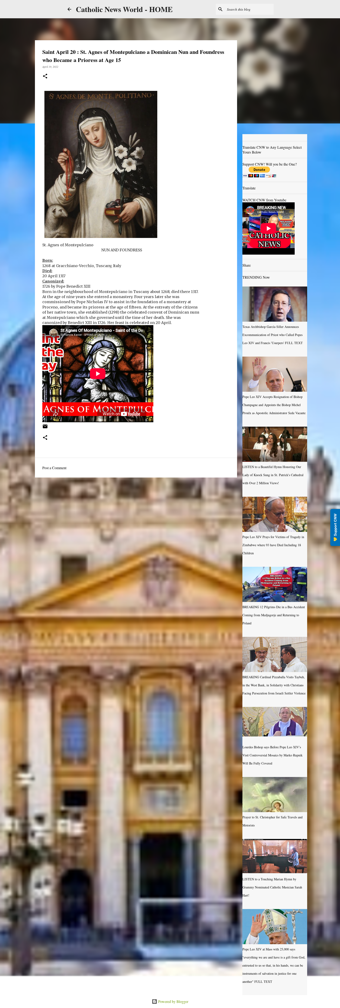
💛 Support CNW (335, 527)
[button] (45, 76)
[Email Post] (45, 428)
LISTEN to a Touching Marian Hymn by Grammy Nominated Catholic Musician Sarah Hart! (272, 887)
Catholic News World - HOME (124, 9)
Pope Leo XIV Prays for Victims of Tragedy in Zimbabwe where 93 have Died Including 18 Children (273, 545)
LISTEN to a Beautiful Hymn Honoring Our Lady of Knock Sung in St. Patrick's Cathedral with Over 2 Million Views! (272, 475)
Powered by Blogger (172, 1001)
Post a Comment (54, 467)
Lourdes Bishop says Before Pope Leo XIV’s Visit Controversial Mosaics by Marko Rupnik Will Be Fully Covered (272, 755)
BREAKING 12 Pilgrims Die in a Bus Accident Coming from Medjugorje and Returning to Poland (273, 615)
